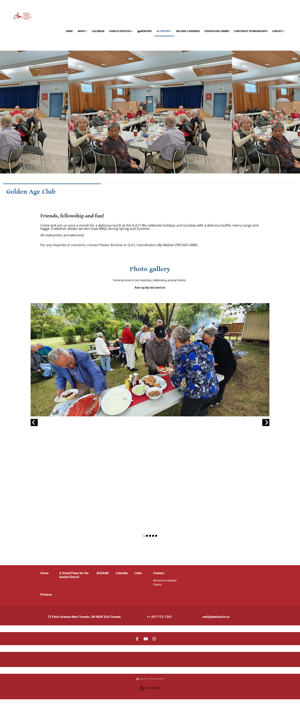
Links (138, 573)
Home (69, 31)
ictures (47, 594)
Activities (163, 31)
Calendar (98, 31)
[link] (82, 31)
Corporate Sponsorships (251, 31)
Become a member (188, 31)
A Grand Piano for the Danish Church (74, 575)
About (82, 31)
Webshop (146, 31)
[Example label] (146, 639)
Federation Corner (216, 31)
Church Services (120, 31)
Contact (277, 31)
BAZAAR (19, 38)
